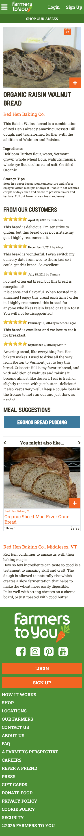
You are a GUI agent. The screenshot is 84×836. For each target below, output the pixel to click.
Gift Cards (14, 784)
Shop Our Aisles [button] (42, 18)
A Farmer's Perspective (30, 751)
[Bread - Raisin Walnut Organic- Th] (42, 57)
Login (54, 7)
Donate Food (17, 792)
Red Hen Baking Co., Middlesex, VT (40, 547)
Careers (12, 760)
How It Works (19, 694)
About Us (13, 735)
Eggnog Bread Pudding (42, 422)
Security (13, 817)
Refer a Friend (19, 768)
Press (8, 776)
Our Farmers (17, 719)
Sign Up (74, 7)
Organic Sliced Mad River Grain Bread (37, 519)
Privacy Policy (19, 801)
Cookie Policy (18, 809)
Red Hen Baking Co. (24, 114)
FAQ (6, 743)
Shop (8, 702)
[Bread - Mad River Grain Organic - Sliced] (42, 477)
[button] (4, 7)
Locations (14, 711)
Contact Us (15, 727)
